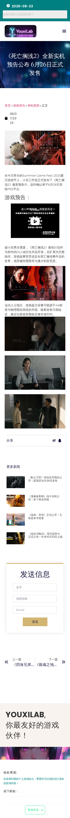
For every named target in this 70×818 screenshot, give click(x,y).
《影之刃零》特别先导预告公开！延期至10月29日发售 (45, 479)
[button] (64, 31)
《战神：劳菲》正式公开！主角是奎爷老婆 (45, 516)
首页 (8, 105)
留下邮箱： (11, 791)
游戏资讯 (19, 105)
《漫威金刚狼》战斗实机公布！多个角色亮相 (44, 498)
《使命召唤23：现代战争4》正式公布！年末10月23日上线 (45, 535)
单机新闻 (33, 105)
